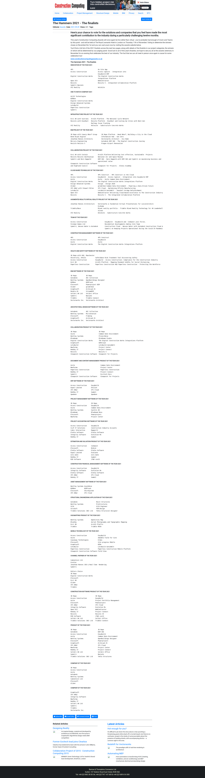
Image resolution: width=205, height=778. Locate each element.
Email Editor (70, 716)
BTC (148, 13)
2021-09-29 (75, 27)
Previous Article (60, 19)
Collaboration (68, 13)
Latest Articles (116, 724)
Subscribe (58, 716)
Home (57, 13)
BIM (123, 13)
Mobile (115, 13)
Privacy (131, 13)
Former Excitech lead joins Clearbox (70, 741)
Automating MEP (116, 753)
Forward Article (84, 716)
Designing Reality (61, 728)
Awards (63, 27)
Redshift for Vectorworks (119, 744)
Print (95, 716)
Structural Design (102, 13)
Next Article (146, 19)
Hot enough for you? (117, 728)
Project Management (85, 13)
